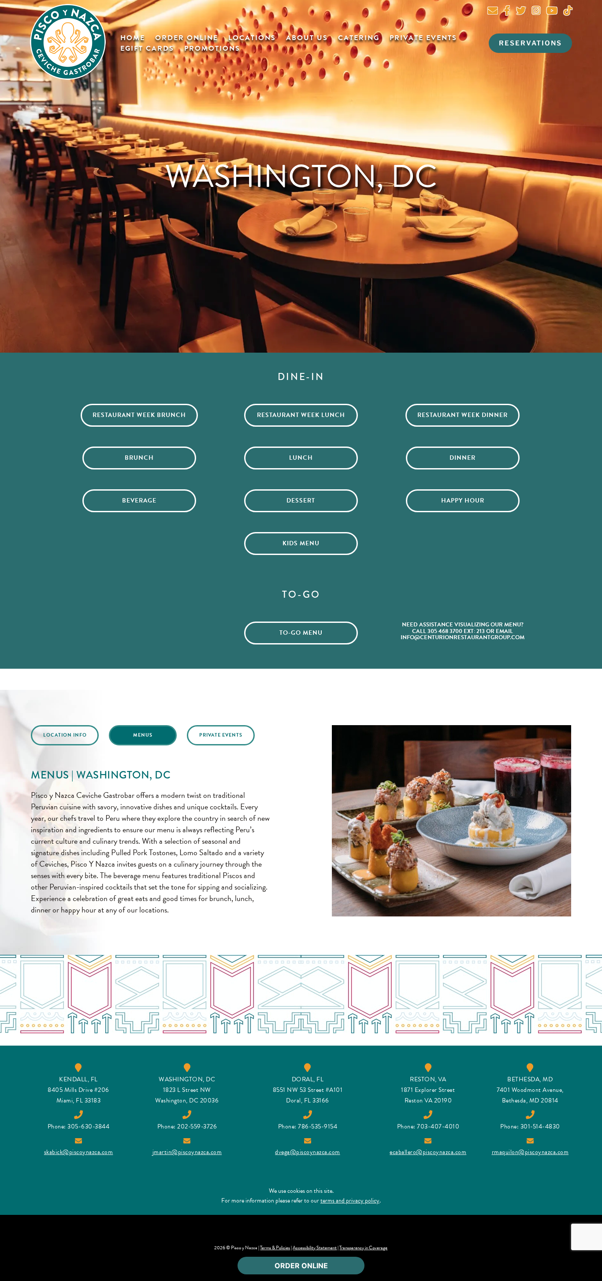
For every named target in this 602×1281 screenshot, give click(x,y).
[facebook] (507, 12)
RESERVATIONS (530, 43)
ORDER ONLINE (301, 1265)
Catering (358, 38)
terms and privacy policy (349, 1200)
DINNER (463, 457)
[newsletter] (493, 12)
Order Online (186, 38)
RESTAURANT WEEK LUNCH (301, 415)
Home (132, 38)
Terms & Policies (275, 1247)
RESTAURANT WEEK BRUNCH (139, 415)
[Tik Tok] (568, 12)
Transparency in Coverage (363, 1247)
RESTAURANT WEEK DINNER (462, 415)
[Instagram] (536, 12)
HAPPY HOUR (462, 500)
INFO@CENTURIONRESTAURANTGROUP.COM (462, 637)
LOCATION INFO (65, 735)
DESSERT (300, 500)
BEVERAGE (139, 500)
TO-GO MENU (301, 632)
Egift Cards (147, 48)
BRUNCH (139, 457)
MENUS (142, 735)
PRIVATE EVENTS (220, 735)
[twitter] (521, 12)
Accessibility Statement (315, 1247)
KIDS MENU (301, 543)
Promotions (212, 48)
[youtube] (551, 12)
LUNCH (301, 457)
